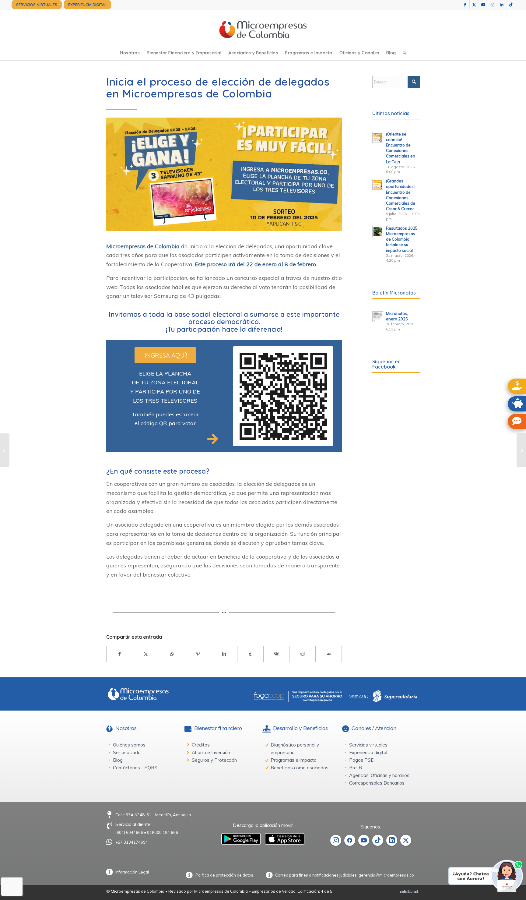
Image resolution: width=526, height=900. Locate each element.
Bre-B (355, 768)
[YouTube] (363, 840)
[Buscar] (404, 52)
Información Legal (132, 872)
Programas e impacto (294, 760)
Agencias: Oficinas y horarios (379, 775)
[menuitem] (37, 4)
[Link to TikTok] (510, 4)
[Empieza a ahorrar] (517, 403)
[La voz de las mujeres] (521, 450)
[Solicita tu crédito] (517, 386)
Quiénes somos (129, 745)
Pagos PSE (361, 760)
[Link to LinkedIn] (501, 4)
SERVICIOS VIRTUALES (36, 4)
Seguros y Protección (214, 760)
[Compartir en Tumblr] (250, 654)
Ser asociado (127, 752)
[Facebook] (349, 840)
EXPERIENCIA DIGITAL (87, 4)
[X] (405, 840)
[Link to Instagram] (492, 4)
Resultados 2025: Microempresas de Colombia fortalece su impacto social (402, 239)
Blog (118, 760)
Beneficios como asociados (299, 768)
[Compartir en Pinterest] (198, 654)
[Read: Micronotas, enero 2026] (377, 316)
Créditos (201, 745)
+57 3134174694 (131, 842)
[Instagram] (335, 840)
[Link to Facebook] (465, 4)
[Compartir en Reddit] (302, 654)
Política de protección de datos (224, 875)
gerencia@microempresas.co (386, 875)
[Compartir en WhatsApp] (172, 654)
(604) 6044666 (129, 832)
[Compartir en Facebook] (120, 654)
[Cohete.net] (409, 891)
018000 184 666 (162, 832)
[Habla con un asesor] (517, 421)
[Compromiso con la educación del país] (4, 450)
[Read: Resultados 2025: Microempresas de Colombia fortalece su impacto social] (377, 231)
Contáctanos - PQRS (135, 768)
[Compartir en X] (146, 654)
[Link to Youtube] (483, 4)
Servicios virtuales (368, 745)
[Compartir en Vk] (276, 654)
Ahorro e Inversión (211, 752)
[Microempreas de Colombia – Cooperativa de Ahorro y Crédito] (263, 27)
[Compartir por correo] (329, 654)
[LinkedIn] (391, 840)
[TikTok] (377, 840)
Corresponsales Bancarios (377, 783)
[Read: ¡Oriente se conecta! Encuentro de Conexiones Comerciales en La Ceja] (377, 137)
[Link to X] (474, 4)
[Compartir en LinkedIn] (224, 654)
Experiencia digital (368, 752)
